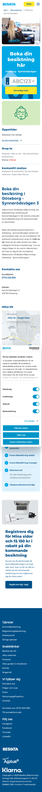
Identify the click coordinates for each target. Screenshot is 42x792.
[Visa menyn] (38, 4)
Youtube (6, 732)
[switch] (36, 397)
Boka (29, 4)
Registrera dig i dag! (18, 584)
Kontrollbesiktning (11, 627)
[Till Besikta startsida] (11, 749)
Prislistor (6, 659)
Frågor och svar (10, 688)
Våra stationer (16, 10)
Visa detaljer (29, 421)
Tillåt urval (21, 435)
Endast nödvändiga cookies (21, 442)
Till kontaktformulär (12, 712)
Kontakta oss (8, 683)
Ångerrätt (7, 672)
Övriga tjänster (9, 639)
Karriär (5, 668)
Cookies (6, 701)
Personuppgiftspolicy (12, 696)
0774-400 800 (9, 277)
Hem (6, 10)
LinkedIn (6, 736)
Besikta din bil (9, 651)
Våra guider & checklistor (14, 664)
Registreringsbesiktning (14, 631)
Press (5, 692)
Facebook (7, 728)
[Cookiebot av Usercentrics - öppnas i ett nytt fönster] (29, 348)
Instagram (7, 723)
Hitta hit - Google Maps (19, 318)
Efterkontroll (8, 635)
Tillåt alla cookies (21, 428)
